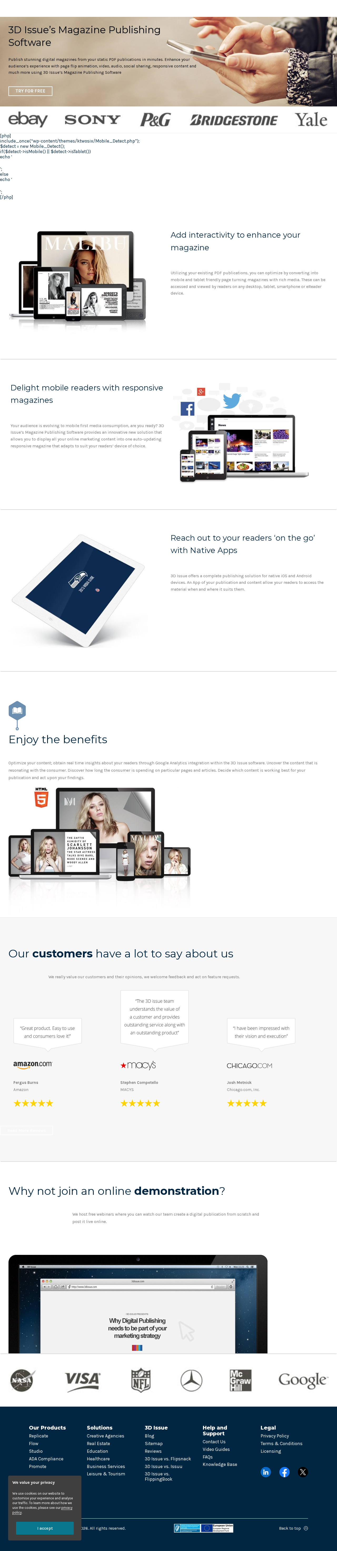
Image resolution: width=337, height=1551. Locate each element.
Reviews (153, 1451)
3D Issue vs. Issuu (163, 1466)
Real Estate (98, 1443)
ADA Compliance (46, 1458)
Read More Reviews (26, 1130)
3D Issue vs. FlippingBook (158, 1476)
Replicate (38, 1436)
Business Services (106, 1466)
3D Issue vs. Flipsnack (168, 1458)
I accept (45, 1528)
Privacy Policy (275, 1436)
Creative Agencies (105, 1436)
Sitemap (154, 1443)
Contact (244, 8)
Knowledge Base (220, 1464)
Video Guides (216, 1449)
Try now (306, 8)
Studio (36, 1451)
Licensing (271, 1451)
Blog (149, 1436)
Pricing (217, 8)
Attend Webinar (31, 1238)
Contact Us (214, 1441)
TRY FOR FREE (30, 91)
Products (79, 8)
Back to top (290, 1528)
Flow (33, 1443)
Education (97, 1451)
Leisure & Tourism (106, 1473)
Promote (37, 1466)
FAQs (208, 1457)
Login (275, 8)
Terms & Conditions (282, 1443)
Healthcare (98, 1458)
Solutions (114, 8)
